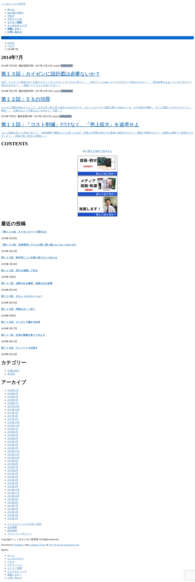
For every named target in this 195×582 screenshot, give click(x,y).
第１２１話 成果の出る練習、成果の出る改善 (26, 283)
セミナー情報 (14, 568)
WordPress (18, 545)
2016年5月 (12, 435)
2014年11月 (13, 493)
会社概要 (12, 527)
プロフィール (14, 565)
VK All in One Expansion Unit (64, 545)
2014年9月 (12, 499)
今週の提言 (67, 65)
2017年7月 (12, 412)
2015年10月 (13, 457)
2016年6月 (12, 432)
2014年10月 (13, 496)
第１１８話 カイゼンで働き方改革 (20, 322)
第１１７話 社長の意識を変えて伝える (23, 335)
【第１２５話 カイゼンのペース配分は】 (24, 231)
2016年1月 (12, 448)
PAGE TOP (188, 561)
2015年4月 (12, 477)
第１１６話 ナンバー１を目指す (19, 348)
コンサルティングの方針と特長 (24, 524)
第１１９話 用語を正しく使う (18, 309)
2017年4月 (12, 416)
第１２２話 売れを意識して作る (19, 270)
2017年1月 (12, 419)
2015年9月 (12, 461)
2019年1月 (12, 390)
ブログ (11, 561)
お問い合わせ (14, 578)
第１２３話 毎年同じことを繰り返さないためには (29, 257)
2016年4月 (12, 438)
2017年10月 (13, 409)
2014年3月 (12, 518)
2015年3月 (12, 480)
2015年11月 (13, 454)
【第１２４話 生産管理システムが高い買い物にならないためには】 (39, 244)
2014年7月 (12, 505)
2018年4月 (12, 393)
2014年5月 (12, 512)
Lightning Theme (37, 545)
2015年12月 (13, 451)
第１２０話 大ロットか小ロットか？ (22, 296)
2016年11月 (13, 425)
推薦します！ (14, 574)
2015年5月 (12, 473)
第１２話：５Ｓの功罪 (25, 99)
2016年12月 (13, 422)
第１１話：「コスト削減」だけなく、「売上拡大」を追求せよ (70, 124)
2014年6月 (12, 509)
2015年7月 (12, 467)
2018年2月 (12, 400)
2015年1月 (12, 486)
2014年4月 (12, 515)
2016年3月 (12, 441)
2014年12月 (13, 489)
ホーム (11, 555)
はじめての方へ (15, 558)
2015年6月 (12, 470)
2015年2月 (12, 483)
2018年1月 (12, 403)
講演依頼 (12, 530)
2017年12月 (13, 406)
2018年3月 (12, 396)
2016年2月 (12, 445)
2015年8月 (12, 464)
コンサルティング (17, 571)
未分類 (11, 374)
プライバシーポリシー (19, 533)
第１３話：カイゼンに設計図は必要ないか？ (50, 74)
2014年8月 (12, 502)
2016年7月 (12, 429)
